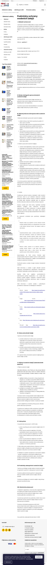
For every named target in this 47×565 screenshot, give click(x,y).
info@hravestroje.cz (10, 526)
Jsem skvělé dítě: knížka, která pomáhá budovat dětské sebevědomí (7, 232)
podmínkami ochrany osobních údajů (34, 553)
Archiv (5, 188)
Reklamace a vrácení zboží (31, 533)
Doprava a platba (29, 529)
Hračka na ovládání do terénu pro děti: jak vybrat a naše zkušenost (7, 240)
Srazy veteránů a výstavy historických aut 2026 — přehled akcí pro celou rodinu (7, 179)
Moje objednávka (29, 531)
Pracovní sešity (7, 39)
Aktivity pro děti (8, 37)
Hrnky (5, 32)
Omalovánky (7, 47)
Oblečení (6, 19)
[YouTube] (9, 530)
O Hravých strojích (29, 528)
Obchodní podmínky (30, 535)
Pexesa (5, 44)
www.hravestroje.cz (22, 65)
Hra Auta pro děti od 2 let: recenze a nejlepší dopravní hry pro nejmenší (7, 247)
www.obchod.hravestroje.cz (30, 63)
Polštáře (6, 34)
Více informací (29, 559)
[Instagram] (6, 530)
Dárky (5, 29)
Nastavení (8, 562)
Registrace (41, 0)
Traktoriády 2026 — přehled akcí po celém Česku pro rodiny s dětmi (7, 211)
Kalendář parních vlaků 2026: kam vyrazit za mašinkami (7, 171)
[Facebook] (3, 530)
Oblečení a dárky (8, 16)
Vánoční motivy (8, 49)
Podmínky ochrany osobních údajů (33, 537)
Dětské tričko (7, 21)
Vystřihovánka (7, 42)
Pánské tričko (7, 24)
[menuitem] (7, 10)
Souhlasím (39, 557)
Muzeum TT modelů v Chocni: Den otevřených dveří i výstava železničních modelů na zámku (7, 163)
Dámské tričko (7, 27)
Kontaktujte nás (5, 1)
